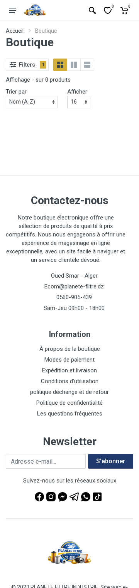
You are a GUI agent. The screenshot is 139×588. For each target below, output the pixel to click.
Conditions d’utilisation (69, 381)
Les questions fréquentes (69, 413)
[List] (87, 65)
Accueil (15, 31)
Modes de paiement (69, 359)
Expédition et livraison (69, 370)
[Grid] (60, 65)
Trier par (16, 91)
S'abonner (110, 461)
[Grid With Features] (74, 65)
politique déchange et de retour (69, 392)
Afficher (77, 91)
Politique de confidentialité (69, 402)
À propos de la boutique (69, 348)
